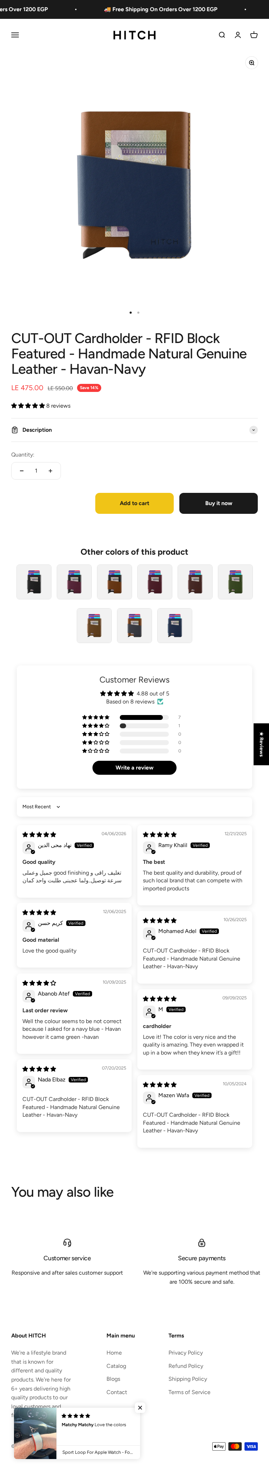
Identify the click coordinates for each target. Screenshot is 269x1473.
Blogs (113, 1379)
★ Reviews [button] (261, 744)
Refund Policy (185, 1366)
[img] (39, 834)
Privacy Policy (185, 1352)
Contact (116, 1392)
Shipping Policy (187, 1379)
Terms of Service (189, 1392)
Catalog (116, 1366)
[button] (28, 405)
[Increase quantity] (50, 470)
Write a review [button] (134, 767)
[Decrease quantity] (22, 470)
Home (114, 1352)
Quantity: (22, 454)
